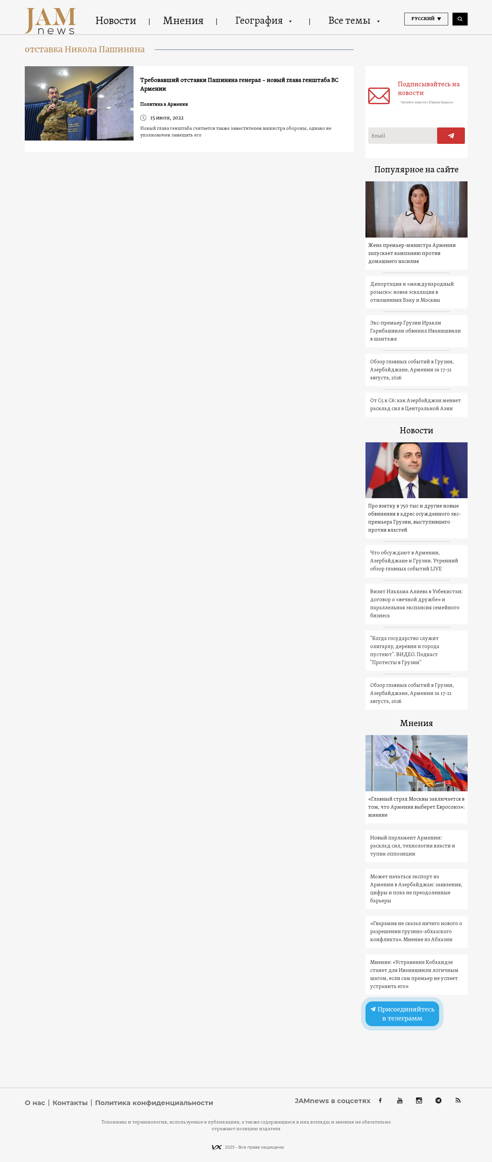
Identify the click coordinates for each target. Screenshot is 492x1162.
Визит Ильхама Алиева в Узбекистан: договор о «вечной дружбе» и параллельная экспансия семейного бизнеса (416, 604)
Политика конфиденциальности (154, 1102)
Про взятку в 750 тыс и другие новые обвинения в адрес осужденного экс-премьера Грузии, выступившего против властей (414, 518)
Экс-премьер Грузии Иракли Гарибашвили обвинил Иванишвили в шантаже (415, 331)
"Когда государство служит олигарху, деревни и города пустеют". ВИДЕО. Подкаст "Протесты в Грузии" (404, 650)
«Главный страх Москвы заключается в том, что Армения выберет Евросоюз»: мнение (416, 807)
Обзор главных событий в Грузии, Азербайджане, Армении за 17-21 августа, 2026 (412, 370)
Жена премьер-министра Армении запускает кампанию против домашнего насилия (412, 253)
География (259, 21)
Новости (115, 21)
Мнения (183, 21)
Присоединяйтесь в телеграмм (405, 1014)
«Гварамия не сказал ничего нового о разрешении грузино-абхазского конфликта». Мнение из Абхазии (416, 931)
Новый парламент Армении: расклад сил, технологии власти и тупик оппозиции (412, 846)
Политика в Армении (164, 104)
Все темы (349, 21)
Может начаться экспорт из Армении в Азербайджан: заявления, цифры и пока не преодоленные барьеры (416, 889)
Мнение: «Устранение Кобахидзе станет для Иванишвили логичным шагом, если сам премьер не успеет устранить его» (414, 974)
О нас (35, 1102)
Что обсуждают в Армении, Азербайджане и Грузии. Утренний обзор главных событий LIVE (414, 561)
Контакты (70, 1102)
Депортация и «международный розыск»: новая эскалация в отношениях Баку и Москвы (412, 292)
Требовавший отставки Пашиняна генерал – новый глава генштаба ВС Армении (239, 85)
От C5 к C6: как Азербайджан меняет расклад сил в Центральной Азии (415, 404)
